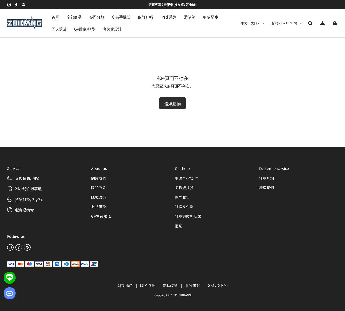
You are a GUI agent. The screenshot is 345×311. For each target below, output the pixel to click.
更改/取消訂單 (187, 178)
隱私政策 (98, 187)
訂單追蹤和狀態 (188, 216)
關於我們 (98, 178)
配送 (178, 225)
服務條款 (98, 206)
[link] (96, 17)
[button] (310, 23)
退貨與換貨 (184, 187)
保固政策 (182, 197)
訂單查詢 (266, 178)
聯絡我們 (266, 187)
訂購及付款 (184, 206)
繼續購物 (172, 103)
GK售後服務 (101, 216)
